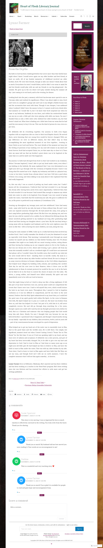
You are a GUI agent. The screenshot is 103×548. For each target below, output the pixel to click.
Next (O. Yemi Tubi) (37, 383)
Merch (36, 16)
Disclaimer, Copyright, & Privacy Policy (74, 534)
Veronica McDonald (80, 223)
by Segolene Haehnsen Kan (51, 534)
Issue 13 (77, 106)
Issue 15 (77, 101)
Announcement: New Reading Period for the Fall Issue (81, 199)
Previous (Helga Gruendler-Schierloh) (38, 385)
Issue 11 (77, 110)
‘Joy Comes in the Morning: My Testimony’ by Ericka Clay (83, 141)
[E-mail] (93, 15)
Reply (39, 432)
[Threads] (90, 15)
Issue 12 (77, 108)
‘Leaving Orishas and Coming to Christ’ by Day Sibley (82, 126)
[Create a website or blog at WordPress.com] (51, 544)
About (11, 16)
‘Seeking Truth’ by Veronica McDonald (83, 131)
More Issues (78, 112)
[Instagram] (87, 15)
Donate (71, 16)
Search (87, 26)
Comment (61, 518)
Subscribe (64, 16)
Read (19, 16)
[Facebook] (81, 15)
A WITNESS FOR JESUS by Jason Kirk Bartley (82, 137)
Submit (54, 16)
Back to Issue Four (16, 29)
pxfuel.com (16, 378)
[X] (84, 15)
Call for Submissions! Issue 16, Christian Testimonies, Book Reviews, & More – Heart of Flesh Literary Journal (82, 159)
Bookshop (28, 16)
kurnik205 (76, 194)
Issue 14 (77, 103)
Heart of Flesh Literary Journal (39, 6)
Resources (44, 16)
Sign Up (79, 529)
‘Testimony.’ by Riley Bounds (83, 134)
